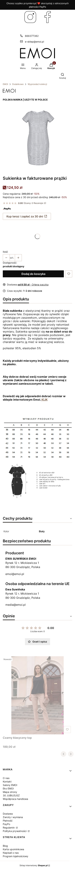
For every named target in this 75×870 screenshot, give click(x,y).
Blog (5, 845)
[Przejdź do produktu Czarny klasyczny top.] (37, 695)
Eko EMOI (8, 788)
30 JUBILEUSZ (11, 795)
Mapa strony (10, 791)
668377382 (32, 35)
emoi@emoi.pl (14, 574)
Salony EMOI (10, 785)
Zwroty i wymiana (13, 817)
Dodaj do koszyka (33, 274)
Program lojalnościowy (15, 856)
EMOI (5, 84)
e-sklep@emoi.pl (34, 41)
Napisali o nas (11, 852)
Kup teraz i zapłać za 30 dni (24, 216)
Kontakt (7, 781)
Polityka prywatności (15, 831)
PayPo (6, 824)
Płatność (8, 820)
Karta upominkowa (13, 849)
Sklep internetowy (34, 865)
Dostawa (8, 813)
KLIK (44, 399)
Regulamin (9, 827)
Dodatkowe (18, 84)
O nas (6, 778)
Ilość (5, 251)
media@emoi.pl (15, 604)
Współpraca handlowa (15, 798)
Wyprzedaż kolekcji (37, 84)
